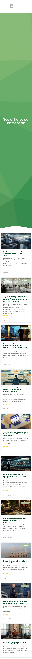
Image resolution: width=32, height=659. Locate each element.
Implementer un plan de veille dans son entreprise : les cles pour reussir (15, 643)
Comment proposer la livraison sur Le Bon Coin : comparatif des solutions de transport (15, 433)
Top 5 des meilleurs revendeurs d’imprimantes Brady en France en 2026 (14, 253)
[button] (11, 6)
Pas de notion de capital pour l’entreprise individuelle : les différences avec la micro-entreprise (15, 345)
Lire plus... (6, 268)
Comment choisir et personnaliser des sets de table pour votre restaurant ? (14, 520)
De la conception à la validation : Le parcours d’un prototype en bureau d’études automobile (15, 476)
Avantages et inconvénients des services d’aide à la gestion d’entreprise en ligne (14, 389)
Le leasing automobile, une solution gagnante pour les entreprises (15, 602)
